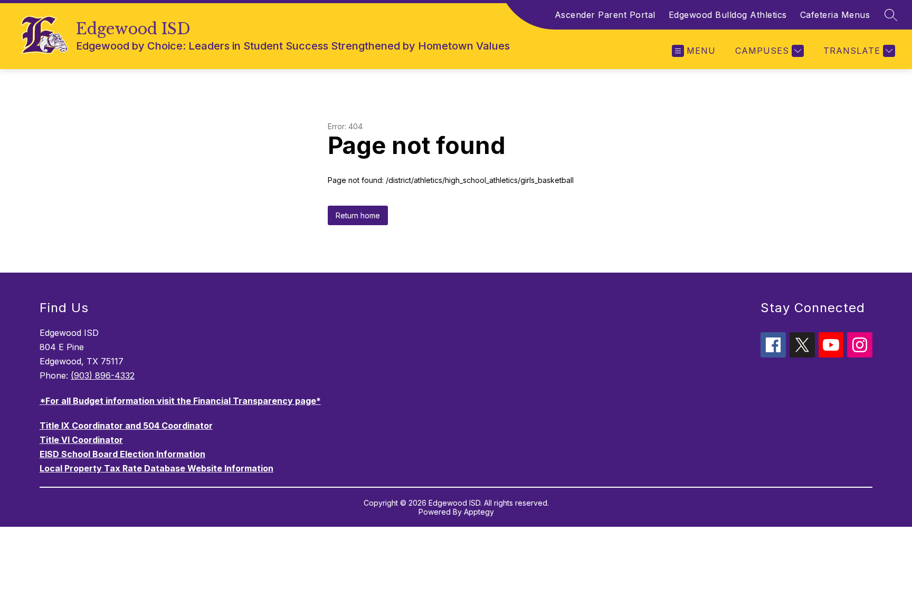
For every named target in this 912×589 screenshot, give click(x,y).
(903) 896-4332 (103, 375)
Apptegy (479, 511)
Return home (358, 215)
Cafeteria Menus (835, 14)
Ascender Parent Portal (605, 14)
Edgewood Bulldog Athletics (728, 14)
